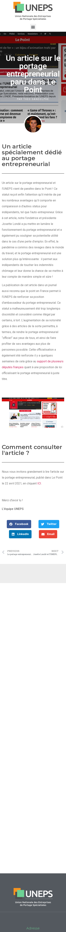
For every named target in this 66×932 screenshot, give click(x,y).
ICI (39, 483)
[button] (33, 27)
